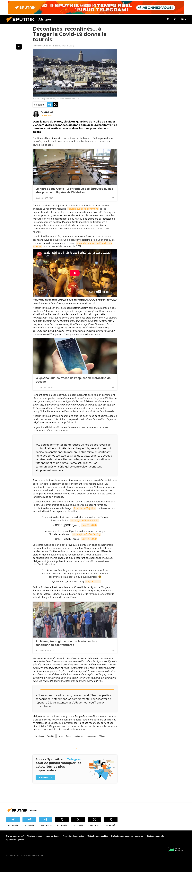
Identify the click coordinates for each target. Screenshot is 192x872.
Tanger (68, 736)
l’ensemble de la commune (82, 208)
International (39, 736)
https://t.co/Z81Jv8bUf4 (84, 520)
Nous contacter (52, 836)
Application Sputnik (15, 839)
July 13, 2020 (89, 525)
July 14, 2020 (89, 538)
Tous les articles (45, 115)
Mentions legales (34, 836)
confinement (79, 736)
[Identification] (168, 19)
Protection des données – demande (127, 836)
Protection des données (73, 836)
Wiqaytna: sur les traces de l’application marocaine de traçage (73, 379)
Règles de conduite (155, 836)
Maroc (60, 736)
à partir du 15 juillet (85, 508)
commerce (91, 736)
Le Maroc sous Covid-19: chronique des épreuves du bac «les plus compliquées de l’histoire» (74, 190)
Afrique (102, 736)
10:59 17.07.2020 (40, 45)
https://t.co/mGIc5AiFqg (86, 534)
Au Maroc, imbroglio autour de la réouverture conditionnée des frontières (66, 643)
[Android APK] (176, 850)
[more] (113, 198)
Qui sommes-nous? (15, 836)
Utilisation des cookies (97, 836)
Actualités (50, 736)
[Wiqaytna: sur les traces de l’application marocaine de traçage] (75, 356)
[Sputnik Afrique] (21, 23)
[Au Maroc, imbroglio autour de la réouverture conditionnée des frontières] (75, 620)
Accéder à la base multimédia (68, 99)
